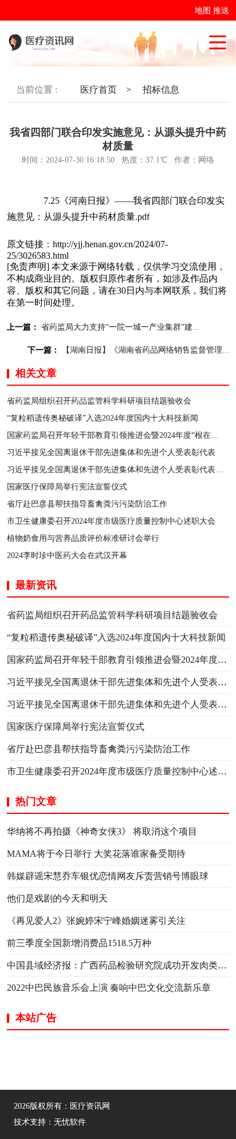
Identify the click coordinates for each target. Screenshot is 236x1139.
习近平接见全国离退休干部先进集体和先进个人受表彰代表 (111, 452)
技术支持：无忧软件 (50, 1122)
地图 (203, 10)
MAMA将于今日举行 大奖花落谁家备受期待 (96, 854)
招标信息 (161, 89)
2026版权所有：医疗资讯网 (64, 1106)
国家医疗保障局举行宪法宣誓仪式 (67, 487)
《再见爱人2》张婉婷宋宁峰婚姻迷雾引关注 (96, 921)
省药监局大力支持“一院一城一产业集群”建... (120, 327)
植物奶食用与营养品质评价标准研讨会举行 (83, 538)
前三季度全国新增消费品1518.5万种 (79, 943)
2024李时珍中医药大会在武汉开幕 (67, 555)
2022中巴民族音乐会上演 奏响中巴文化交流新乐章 (109, 987)
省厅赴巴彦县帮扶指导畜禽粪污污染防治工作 (87, 504)
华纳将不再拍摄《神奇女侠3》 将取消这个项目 (102, 831)
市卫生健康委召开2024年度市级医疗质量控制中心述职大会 (111, 521)
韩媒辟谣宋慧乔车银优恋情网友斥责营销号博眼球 (108, 876)
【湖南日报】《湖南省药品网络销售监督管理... (145, 350)
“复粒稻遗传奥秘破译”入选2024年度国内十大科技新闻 (102, 418)
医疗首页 (98, 89)
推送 (221, 10)
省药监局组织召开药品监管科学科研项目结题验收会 (99, 401)
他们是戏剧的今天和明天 (57, 898)
